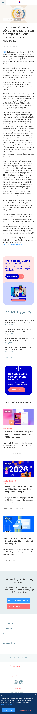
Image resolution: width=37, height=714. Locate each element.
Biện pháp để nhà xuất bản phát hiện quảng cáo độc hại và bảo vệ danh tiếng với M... (18, 541)
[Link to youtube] (26, 657)
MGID (4, 52)
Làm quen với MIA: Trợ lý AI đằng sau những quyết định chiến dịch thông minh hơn (19, 339)
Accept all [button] (8, 710)
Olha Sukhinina (8, 454)
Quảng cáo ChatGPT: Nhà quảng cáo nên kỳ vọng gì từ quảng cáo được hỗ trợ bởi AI (19, 321)
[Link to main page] (18, 2)
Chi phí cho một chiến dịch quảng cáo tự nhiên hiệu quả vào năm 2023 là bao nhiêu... (18, 434)
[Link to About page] (18, 682)
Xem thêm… (9, 357)
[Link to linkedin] (18, 657)
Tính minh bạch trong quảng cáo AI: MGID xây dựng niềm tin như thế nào (18, 330)
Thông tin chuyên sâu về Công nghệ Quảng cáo (10, 482)
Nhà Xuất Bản (7, 628)
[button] (18, 633)
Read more (25, 702)
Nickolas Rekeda (8, 508)
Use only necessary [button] (25, 710)
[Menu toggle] (3, 2)
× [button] (35, 695)
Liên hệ (5, 648)
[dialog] (18, 703)
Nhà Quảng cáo (8, 624)
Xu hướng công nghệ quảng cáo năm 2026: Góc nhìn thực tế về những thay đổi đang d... (17, 489)
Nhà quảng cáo (8, 428)
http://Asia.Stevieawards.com (12, 245)
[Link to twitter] (14, 657)
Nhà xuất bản (7, 535)
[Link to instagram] (22, 657)
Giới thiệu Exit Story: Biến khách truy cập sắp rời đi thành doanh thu (18, 348)
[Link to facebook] (10, 657)
